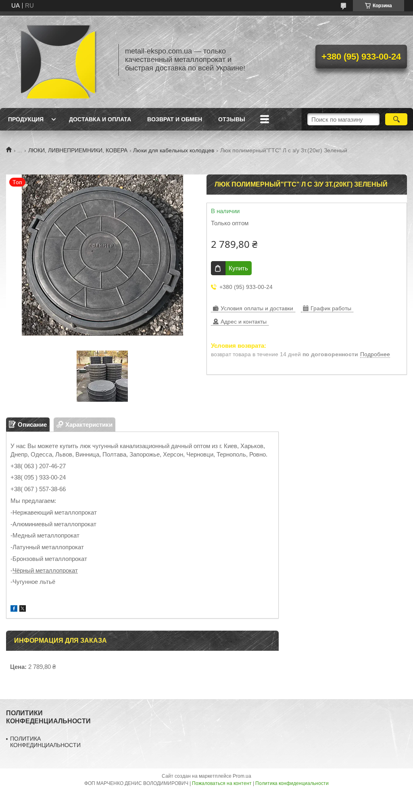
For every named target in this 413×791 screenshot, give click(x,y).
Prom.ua (242, 776)
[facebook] (13, 609)
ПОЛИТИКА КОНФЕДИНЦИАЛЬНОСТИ (45, 741)
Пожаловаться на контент (222, 783)
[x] (22, 609)
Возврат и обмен (174, 119)
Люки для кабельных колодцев (173, 150)
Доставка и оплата (100, 119)
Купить (238, 268)
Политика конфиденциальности (292, 783)
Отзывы (231, 119)
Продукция (26, 119)
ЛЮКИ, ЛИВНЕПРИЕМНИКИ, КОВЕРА (77, 150)
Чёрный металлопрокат (45, 570)
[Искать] (396, 119)
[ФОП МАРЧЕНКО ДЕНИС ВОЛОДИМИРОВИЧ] (58, 59)
